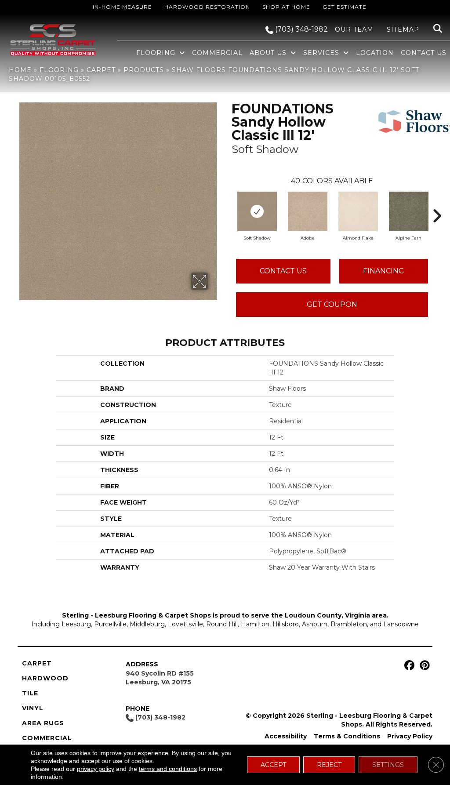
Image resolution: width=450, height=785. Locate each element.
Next (436, 202)
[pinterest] (423, 665)
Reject (329, 765)
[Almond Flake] (358, 211)
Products (143, 70)
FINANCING (383, 271)
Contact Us (283, 271)
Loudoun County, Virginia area (336, 615)
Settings (388, 765)
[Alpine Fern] (409, 211)
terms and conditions (168, 768)
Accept (273, 765)
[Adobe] (308, 211)
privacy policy (95, 768)
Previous (227, 202)
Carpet (101, 70)
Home (20, 70)
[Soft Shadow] (257, 211)
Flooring (59, 70)
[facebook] (408, 665)
